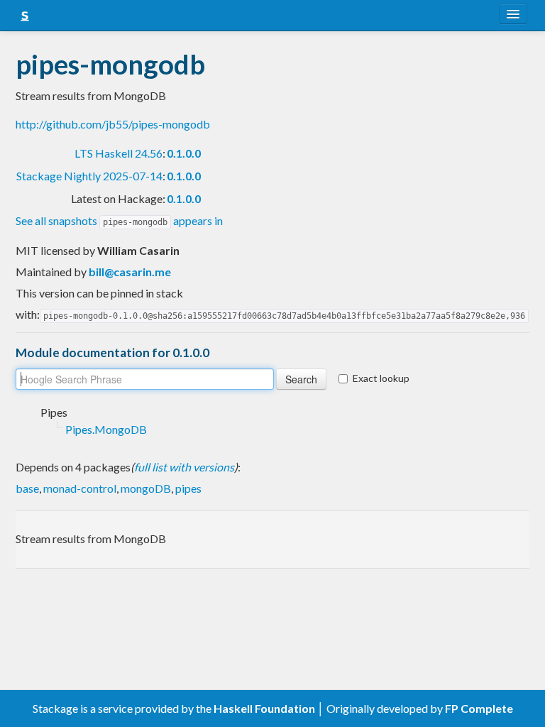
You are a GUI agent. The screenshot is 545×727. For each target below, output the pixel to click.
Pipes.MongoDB (106, 429)
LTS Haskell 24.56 (119, 153)
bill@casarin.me (130, 271)
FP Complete (479, 708)
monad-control (79, 488)
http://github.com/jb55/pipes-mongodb (113, 124)
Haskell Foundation (264, 708)
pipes (188, 488)
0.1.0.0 (184, 153)
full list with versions (184, 467)
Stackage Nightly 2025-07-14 (89, 175)
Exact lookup (381, 378)
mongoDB (146, 488)
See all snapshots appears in (119, 220)
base (27, 488)
